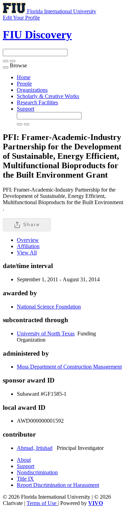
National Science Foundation (49, 307)
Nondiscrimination (37, 472)
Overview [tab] (28, 240)
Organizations (32, 90)
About (24, 460)
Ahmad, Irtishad (34, 448)
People (24, 84)
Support (25, 109)
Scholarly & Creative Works (48, 96)
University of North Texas (46, 333)
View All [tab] (27, 252)
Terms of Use (42, 503)
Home (23, 77)
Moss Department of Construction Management (69, 367)
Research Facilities (37, 102)
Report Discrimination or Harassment (58, 485)
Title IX (25, 479)
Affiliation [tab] (28, 246)
